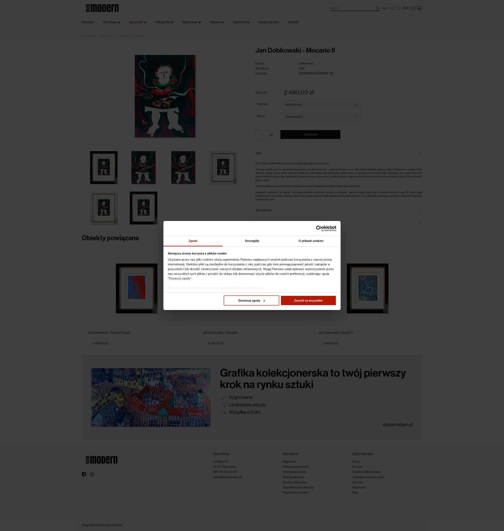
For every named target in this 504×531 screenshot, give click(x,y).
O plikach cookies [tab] (311, 240)
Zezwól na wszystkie (308, 300)
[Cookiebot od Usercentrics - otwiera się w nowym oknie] (319, 228)
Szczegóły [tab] (252, 240)
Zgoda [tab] (193, 240)
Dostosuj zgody (249, 300)
